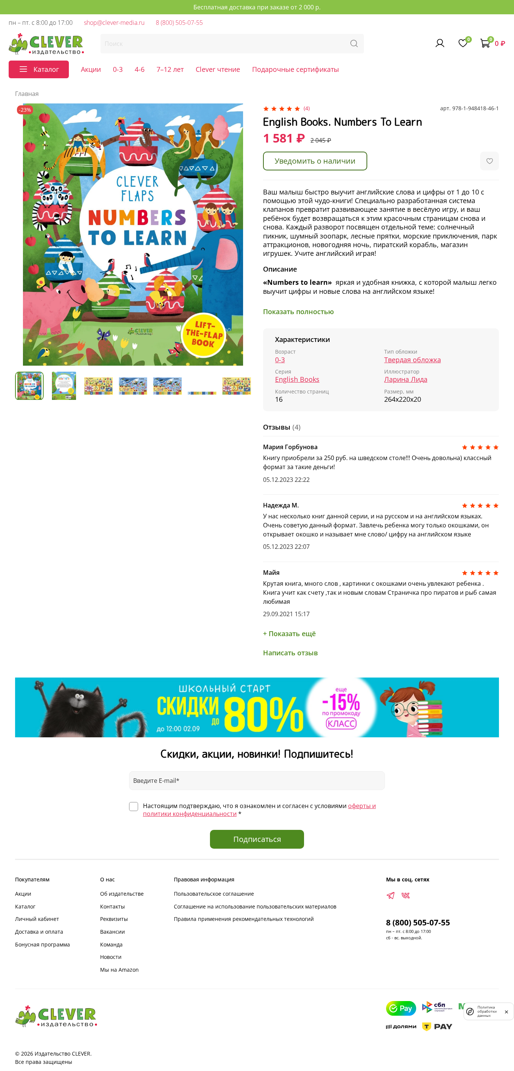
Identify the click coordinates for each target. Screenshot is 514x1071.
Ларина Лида (405, 379)
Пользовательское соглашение (214, 893)
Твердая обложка (412, 359)
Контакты (112, 906)
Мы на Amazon (119, 969)
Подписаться (257, 839)
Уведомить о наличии (315, 161)
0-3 (118, 69)
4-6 (139, 69)
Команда (111, 944)
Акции (91, 69)
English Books (297, 379)
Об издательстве (122, 893)
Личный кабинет (37, 918)
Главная (27, 94)
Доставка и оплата (39, 931)
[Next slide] (239, 234)
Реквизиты (114, 918)
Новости (111, 956)
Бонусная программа (42, 944)
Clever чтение (218, 69)
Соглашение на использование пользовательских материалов (255, 906)
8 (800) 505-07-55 (179, 22)
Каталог (25, 906)
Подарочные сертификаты (295, 69)
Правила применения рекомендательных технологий (244, 918)
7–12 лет (170, 69)
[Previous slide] (27, 234)
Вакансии (112, 931)
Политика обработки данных (487, 1011)
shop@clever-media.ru (114, 22)
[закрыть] (506, 1011)
